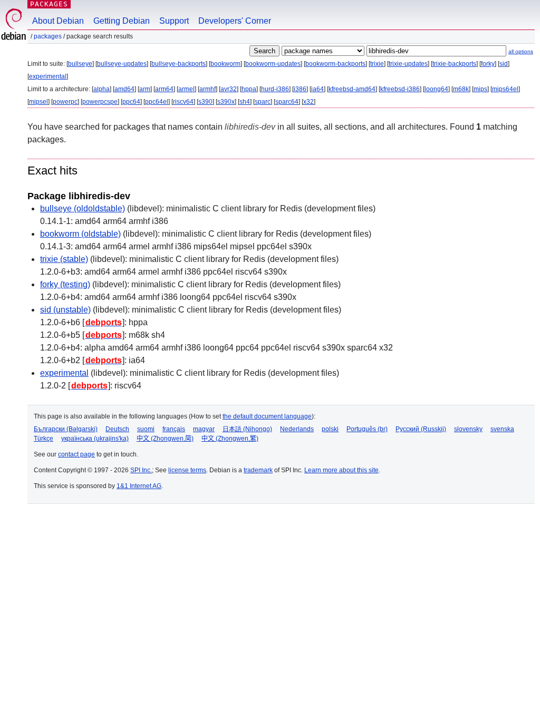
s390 (205, 101)
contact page (76, 454)
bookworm (225, 63)
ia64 (317, 89)
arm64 (164, 89)
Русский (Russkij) (421, 429)
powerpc (65, 101)
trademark (258, 470)
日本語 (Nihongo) (247, 429)
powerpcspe (100, 101)
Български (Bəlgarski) (66, 429)
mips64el (505, 89)
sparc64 (286, 101)
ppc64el (156, 101)
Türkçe (43, 438)
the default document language (267, 416)
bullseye (80, 63)
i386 (300, 89)
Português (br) (367, 429)
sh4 (244, 101)
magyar (204, 429)
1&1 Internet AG (139, 486)
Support (174, 20)
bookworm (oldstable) (80, 233)
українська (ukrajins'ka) (95, 438)
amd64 (124, 89)
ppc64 (131, 101)
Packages (49, 4)
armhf (207, 89)
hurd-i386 (275, 89)
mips (480, 89)
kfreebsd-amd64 (352, 89)
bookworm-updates (273, 63)
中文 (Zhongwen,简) (165, 438)
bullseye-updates (122, 63)
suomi (146, 429)
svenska (502, 429)
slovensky (468, 429)
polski (330, 429)
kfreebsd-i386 (400, 89)
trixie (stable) (64, 259)
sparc (263, 101)
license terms (187, 470)
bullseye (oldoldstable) (82, 208)
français (173, 429)
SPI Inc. (141, 470)
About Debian (58, 20)
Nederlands (297, 429)
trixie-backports (454, 63)
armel (186, 89)
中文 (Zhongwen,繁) (229, 438)
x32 (308, 101)
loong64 (436, 89)
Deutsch (117, 429)
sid (503, 63)
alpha (101, 89)
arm (144, 89)
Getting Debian (121, 20)
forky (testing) (65, 284)
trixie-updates (408, 63)
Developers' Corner (234, 20)
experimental (47, 76)
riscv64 (183, 101)
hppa (249, 89)
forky (488, 63)
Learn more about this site (341, 470)
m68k (461, 89)
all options (520, 51)
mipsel (38, 101)
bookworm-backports (335, 63)
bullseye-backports (178, 63)
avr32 (228, 89)
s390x (226, 101)
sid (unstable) (65, 309)
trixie (377, 63)
